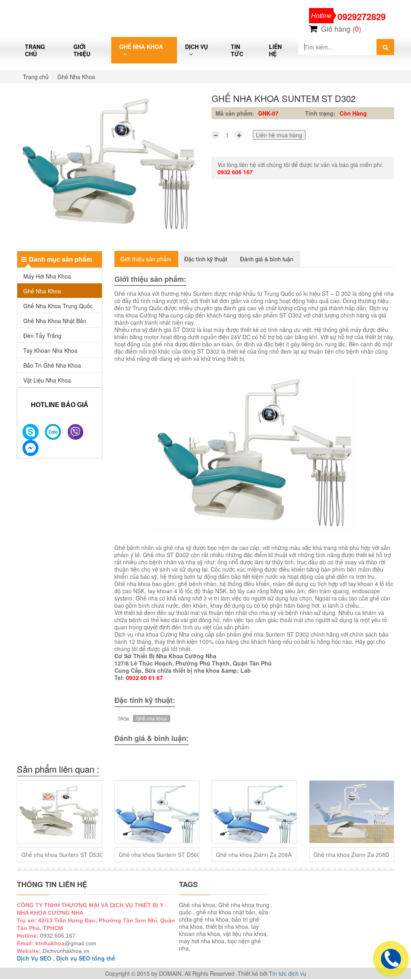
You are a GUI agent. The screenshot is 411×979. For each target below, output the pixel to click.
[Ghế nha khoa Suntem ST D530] (59, 812)
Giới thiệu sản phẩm (145, 259)
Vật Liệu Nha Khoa (47, 380)
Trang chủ (35, 50)
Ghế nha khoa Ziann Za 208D (351, 855)
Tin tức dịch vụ (287, 973)
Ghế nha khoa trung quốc (58, 306)
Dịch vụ (196, 47)
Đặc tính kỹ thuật (205, 259)
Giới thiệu (81, 50)
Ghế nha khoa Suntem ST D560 (159, 855)
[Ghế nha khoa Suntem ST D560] (157, 812)
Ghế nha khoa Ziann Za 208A (253, 855)
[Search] (385, 47)
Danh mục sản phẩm (60, 259)
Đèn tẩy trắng (42, 336)
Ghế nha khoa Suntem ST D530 (62, 855)
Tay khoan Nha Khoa (50, 350)
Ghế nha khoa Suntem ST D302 (284, 98)
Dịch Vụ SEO (34, 958)
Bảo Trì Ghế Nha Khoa (52, 365)
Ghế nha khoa (151, 718)
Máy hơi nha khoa (47, 276)
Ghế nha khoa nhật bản (54, 321)
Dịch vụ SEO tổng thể (85, 958)
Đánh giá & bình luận (266, 259)
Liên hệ (275, 50)
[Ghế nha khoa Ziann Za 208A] (254, 812)
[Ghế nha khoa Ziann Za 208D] (351, 812)
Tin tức (237, 50)
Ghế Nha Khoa (141, 47)
